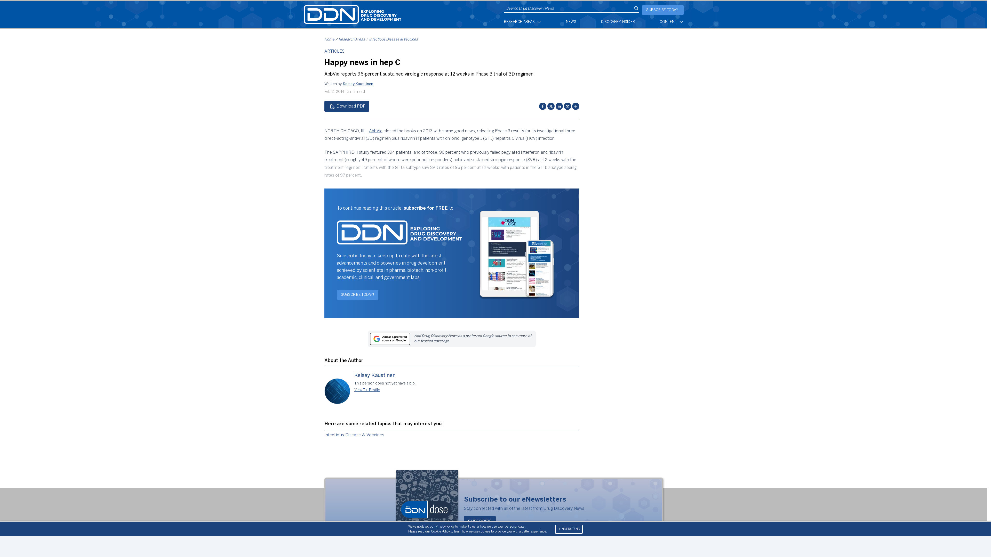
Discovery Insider (618, 22)
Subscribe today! (663, 10)
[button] (358, 84)
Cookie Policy (440, 531)
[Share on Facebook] (542, 106)
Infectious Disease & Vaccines (393, 39)
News (571, 22)
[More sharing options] (575, 106)
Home (329, 39)
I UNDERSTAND (569, 529)
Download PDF (351, 106)
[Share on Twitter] (551, 106)
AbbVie (375, 131)
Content (668, 22)
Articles (334, 51)
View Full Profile (367, 390)
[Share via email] (567, 106)
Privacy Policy (445, 526)
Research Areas (519, 22)
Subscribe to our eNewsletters (515, 500)
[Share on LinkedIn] (559, 106)
